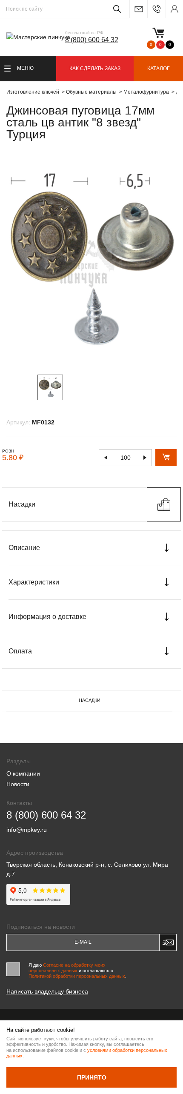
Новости (17, 784)
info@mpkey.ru (138, 9)
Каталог (158, 69)
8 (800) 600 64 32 (91, 39)
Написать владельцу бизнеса (47, 991)
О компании (23, 773)
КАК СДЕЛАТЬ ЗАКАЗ (94, 69)
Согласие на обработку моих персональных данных (67, 967)
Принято (91, 1077)
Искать (115, 9)
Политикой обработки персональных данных (77, 976)
